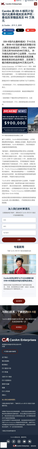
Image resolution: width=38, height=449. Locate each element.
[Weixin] (30, 442)
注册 (19, 240)
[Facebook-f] (14, 442)
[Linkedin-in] (8, 442)
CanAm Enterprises (8, 66)
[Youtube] (24, 442)
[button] (35, 3)
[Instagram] (19, 442)
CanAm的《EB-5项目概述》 (11, 200)
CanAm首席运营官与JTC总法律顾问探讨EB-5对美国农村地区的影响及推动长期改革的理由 (19, 280)
